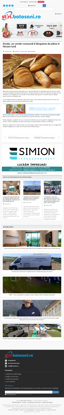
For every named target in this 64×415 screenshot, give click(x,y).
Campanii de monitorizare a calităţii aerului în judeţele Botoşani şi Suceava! (31, 198)
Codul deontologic (47, 402)
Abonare (55, 392)
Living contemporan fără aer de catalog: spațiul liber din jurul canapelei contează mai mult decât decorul (11, 199)
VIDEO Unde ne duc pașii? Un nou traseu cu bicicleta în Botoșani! (22, 339)
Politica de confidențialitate (24, 394)
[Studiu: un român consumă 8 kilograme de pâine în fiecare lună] (32, 71)
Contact (24, 402)
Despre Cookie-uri (41, 410)
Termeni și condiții (13, 410)
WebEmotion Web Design (13, 374)
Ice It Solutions (10, 381)
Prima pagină (17, 402)
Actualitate (32, 51)
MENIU (59, 14)
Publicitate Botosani (12, 379)
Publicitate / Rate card (34, 402)
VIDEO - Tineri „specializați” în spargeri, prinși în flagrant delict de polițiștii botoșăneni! (32, 295)
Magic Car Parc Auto (12, 376)
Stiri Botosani (8, 51)
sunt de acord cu (19, 394)
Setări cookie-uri (51, 410)
